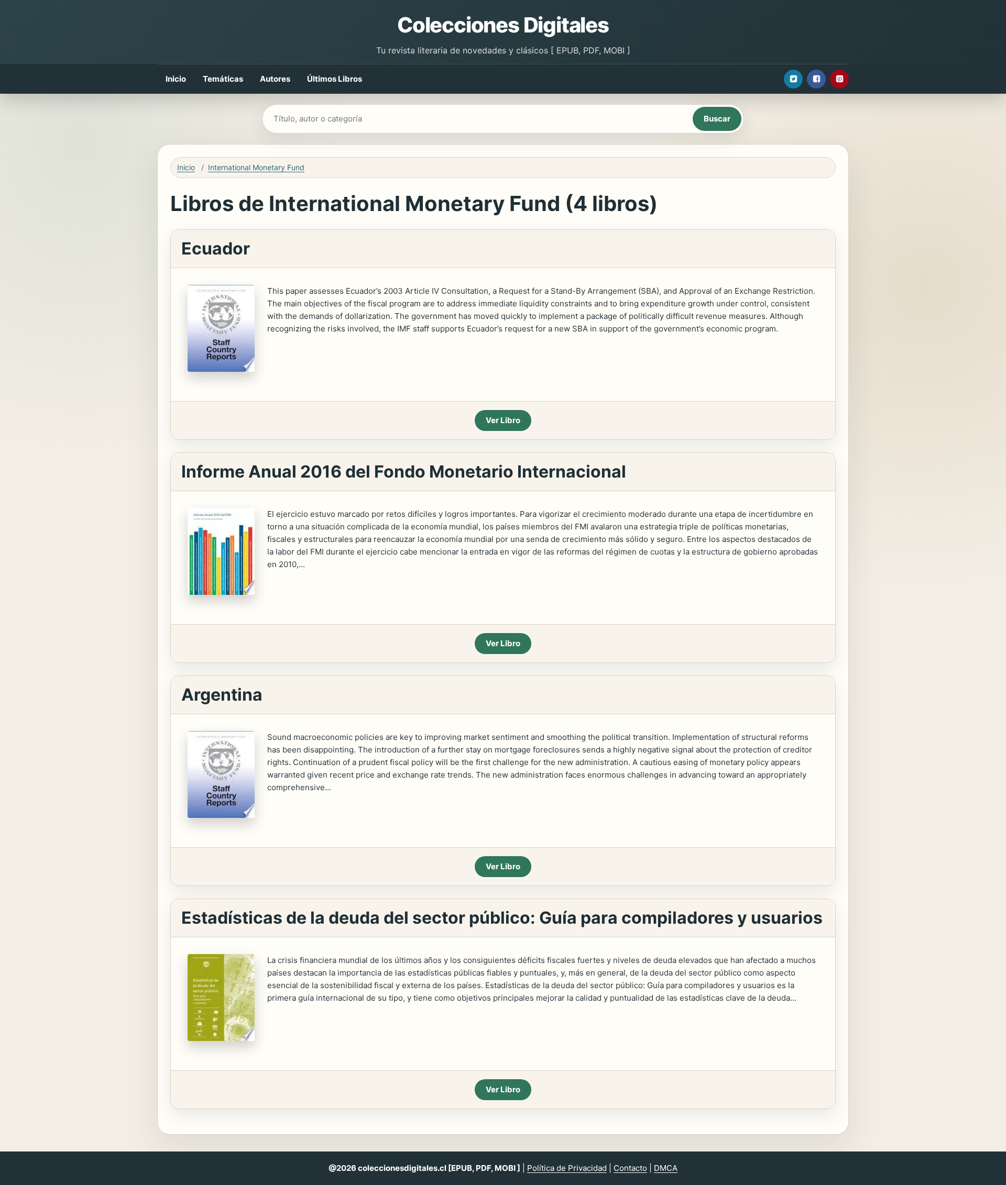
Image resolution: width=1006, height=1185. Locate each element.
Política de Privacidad (567, 1168)
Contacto (630, 1168)
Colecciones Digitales (503, 25)
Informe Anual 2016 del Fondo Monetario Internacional (403, 471)
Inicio (176, 79)
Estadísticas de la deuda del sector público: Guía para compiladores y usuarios (502, 917)
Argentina (222, 694)
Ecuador (215, 248)
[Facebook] (816, 79)
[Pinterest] (839, 79)
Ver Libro (503, 420)
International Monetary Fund (256, 167)
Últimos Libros (334, 79)
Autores (275, 79)
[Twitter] (793, 79)
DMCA (665, 1168)
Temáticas (223, 79)
